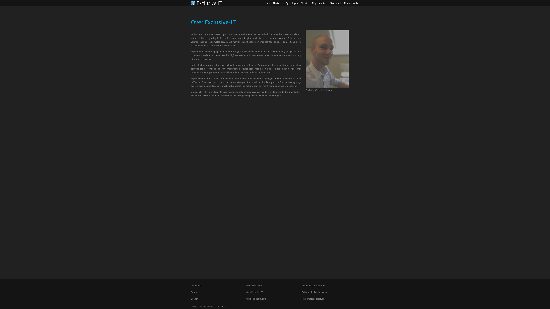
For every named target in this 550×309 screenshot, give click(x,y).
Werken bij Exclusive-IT (257, 298)
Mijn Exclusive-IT (254, 285)
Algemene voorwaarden (313, 285)
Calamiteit (196, 285)
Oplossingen (292, 3)
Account (336, 3)
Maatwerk (278, 3)
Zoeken (194, 298)
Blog (314, 3)
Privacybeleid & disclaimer (314, 292)
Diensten (305, 3)
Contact (323, 3)
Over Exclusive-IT (254, 292)
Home (267, 3)
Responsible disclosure (313, 298)
